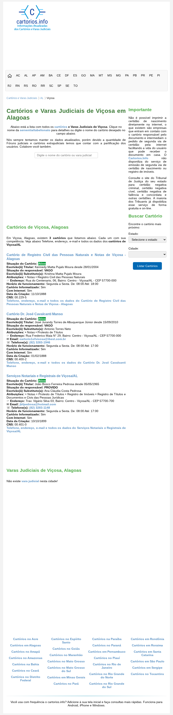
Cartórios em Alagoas (25, 645)
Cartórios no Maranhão (66, 655)
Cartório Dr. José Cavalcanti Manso (35, 314)
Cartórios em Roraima (147, 645)
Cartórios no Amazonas (25, 658)
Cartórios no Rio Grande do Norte (106, 675)
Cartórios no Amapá (25, 651)
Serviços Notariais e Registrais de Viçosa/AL (42, 376)
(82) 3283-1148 (39, 407)
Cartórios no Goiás (66, 648)
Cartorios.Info (138, 158)
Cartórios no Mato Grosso (66, 661)
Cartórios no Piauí (107, 658)
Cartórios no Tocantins (147, 674)
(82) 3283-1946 (39, 342)
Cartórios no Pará (66, 683)
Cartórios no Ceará (25, 670)
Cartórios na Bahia (25, 664)
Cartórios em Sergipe (147, 667)
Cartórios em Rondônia (147, 639)
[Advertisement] (117, 34)
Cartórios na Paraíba (107, 639)
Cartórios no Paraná (106, 645)
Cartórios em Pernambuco (107, 651)
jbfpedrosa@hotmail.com (38, 404)
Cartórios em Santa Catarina (147, 653)
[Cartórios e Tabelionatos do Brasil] (9, 76)
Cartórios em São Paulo (147, 661)
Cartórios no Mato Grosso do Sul (66, 669)
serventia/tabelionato (35, 130)
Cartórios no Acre (25, 639)
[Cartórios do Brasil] (32, 30)
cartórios (60, 126)
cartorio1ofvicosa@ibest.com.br (43, 339)
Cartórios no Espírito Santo (66, 640)
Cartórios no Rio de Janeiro (107, 666)
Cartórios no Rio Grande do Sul (106, 685)
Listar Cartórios (147, 266)
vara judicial (30, 481)
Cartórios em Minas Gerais (66, 677)
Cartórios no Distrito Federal (25, 678)
